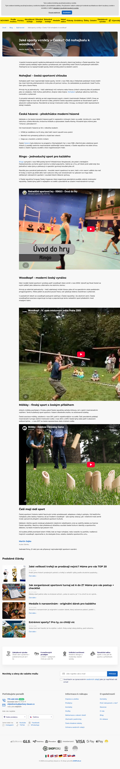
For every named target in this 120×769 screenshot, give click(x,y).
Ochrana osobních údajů (74, 727)
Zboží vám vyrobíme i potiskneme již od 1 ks (20, 657)
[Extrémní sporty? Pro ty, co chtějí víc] (13, 629)
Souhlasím (67, 12)
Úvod (4, 27)
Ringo (21, 162)
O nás (102, 711)
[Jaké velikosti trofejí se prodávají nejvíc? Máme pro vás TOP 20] (13, 573)
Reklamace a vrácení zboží (75, 715)
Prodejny (68, 703)
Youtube (22, 723)
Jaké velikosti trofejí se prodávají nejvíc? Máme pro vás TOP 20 (68, 566)
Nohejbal (71, 92)
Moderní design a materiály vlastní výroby (75, 657)
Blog (11, 27)
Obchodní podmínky (73, 719)
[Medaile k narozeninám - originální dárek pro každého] (13, 610)
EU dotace (104, 719)
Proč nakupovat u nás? (109, 703)
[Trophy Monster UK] (52, 756)
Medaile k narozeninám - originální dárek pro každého (62, 603)
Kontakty (68, 707)
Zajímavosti (20, 27)
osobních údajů (92, 679)
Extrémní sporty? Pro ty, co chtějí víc (52, 622)
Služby (67, 711)
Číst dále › (33, 576)
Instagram (10, 725)
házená (27, 143)
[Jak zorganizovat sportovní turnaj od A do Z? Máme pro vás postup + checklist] (13, 592)
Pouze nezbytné (54, 12)
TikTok (22, 725)
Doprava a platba (72, 699)
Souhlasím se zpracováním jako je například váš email (90, 680)
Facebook (35, 723)
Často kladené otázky (73, 723)
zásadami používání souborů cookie (66, 8)
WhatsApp (35, 725)
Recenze (103, 707)
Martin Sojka (25, 541)
